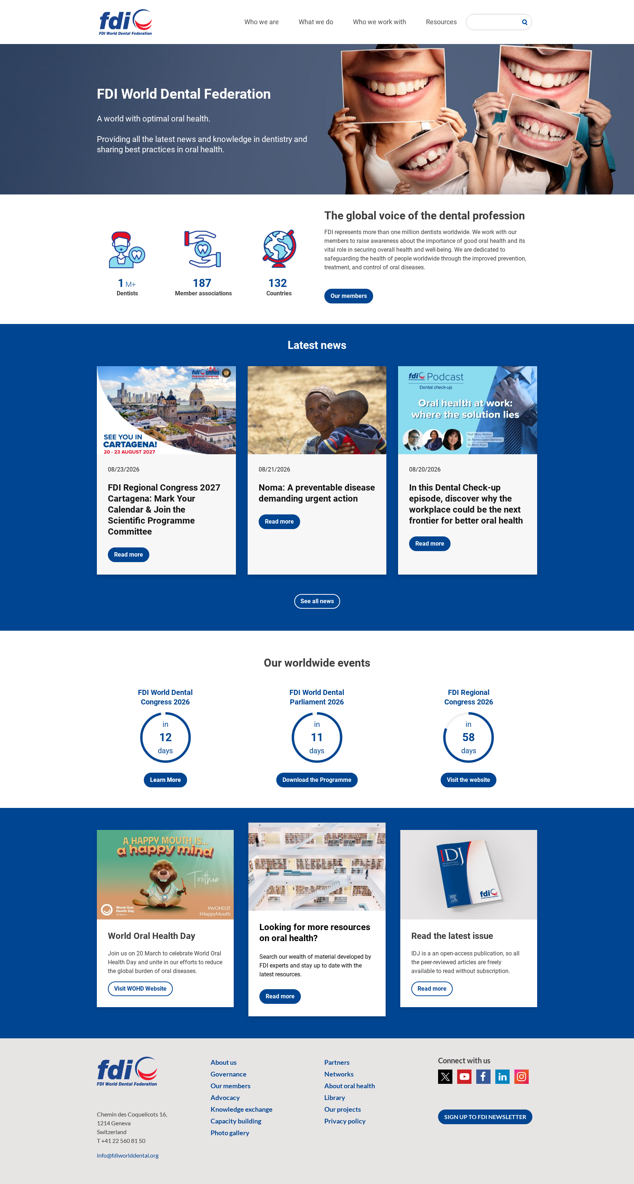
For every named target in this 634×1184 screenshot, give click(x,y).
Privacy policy (345, 1121)
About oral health (349, 1086)
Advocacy (225, 1097)
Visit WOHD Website (140, 988)
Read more (128, 554)
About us (224, 1062)
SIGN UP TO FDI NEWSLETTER (485, 1116)
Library (334, 1097)
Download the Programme (317, 779)
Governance (229, 1074)
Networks (339, 1074)
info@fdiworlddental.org (127, 1155)
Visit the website (468, 779)
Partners (337, 1062)
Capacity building (236, 1121)
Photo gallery (230, 1133)
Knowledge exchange (242, 1109)
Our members (349, 295)
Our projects (342, 1109)
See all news (317, 601)
